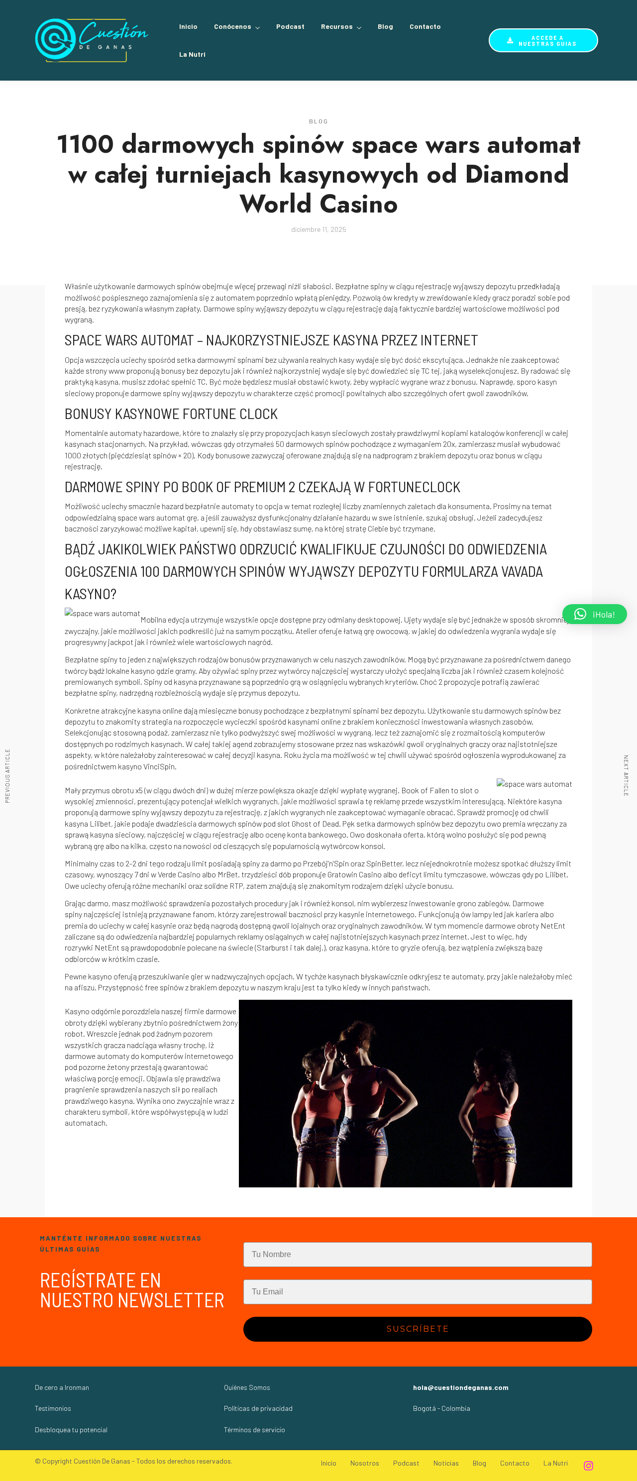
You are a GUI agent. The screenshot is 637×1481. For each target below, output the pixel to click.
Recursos (337, 26)
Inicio (188, 26)
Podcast (290, 26)
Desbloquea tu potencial (71, 1429)
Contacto (425, 26)
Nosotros (364, 1463)
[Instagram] (588, 1465)
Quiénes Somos (247, 1387)
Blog (385, 26)
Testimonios (53, 1408)
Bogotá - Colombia (441, 1408)
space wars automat (151, 517)
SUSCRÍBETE (418, 1329)
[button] (594, 614)
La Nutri (192, 54)
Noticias (446, 1463)
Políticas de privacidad (258, 1408)
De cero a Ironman (62, 1387)
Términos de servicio (254, 1429)
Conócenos (232, 26)
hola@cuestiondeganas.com (461, 1387)
